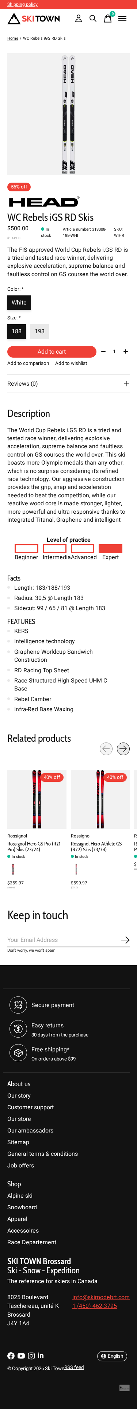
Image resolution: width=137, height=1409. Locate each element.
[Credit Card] (124, 1389)
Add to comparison (28, 363)
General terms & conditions (42, 1154)
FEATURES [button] (21, 621)
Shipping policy (22, 4)
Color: (15, 289)
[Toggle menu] (122, 18)
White (19, 302)
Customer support (30, 1107)
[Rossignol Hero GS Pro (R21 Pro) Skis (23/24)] (36, 799)
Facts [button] (13, 578)
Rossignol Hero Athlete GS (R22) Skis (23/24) (96, 846)
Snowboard (22, 1207)
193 (40, 331)
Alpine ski (20, 1195)
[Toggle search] (93, 18)
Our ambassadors (30, 1130)
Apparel (17, 1219)
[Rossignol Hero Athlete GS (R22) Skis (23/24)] (100, 799)
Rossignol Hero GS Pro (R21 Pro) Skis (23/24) (33, 846)
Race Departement (31, 1242)
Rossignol (17, 835)
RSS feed (74, 1367)
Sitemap (18, 1142)
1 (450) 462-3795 (94, 1306)
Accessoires (23, 1230)
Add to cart (52, 351)
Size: (14, 318)
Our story (19, 1095)
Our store (19, 1119)
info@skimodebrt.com (101, 1297)
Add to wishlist (71, 363)
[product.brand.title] (68, 202)
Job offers (20, 1165)
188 (17, 331)
